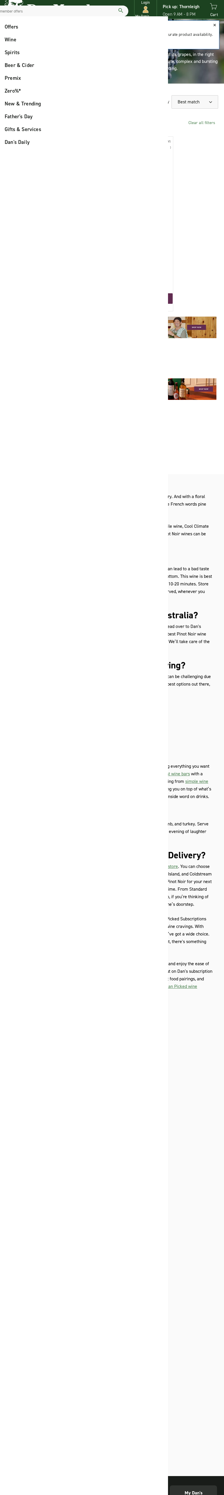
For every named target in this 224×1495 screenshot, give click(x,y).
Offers (11, 26)
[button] (145, 9)
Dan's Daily (17, 142)
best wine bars (176, 774)
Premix (13, 78)
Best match (189, 102)
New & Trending (23, 103)
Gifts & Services (23, 129)
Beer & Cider (19, 65)
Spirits (12, 52)
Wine (10, 39)
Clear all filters (201, 123)
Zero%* (13, 90)
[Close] (214, 25)
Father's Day (19, 116)
